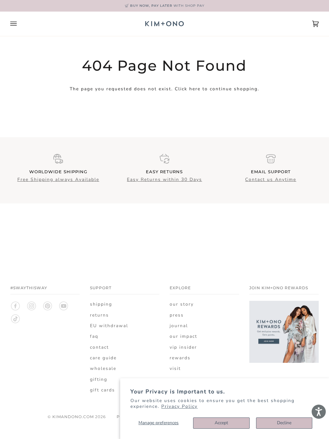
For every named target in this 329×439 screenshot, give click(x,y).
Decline (284, 423)
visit (175, 368)
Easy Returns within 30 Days (164, 179)
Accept (221, 423)
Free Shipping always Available (58, 179)
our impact (183, 336)
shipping (101, 304)
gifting (98, 379)
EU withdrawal (109, 326)
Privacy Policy (179, 406)
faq (94, 336)
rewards (180, 358)
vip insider (183, 347)
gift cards (102, 390)
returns (99, 315)
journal (179, 326)
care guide (103, 358)
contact (99, 347)
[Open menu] (20, 23)
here (194, 89)
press (177, 315)
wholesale (103, 368)
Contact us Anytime (270, 179)
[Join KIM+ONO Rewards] (284, 366)
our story (182, 304)
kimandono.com (73, 416)
